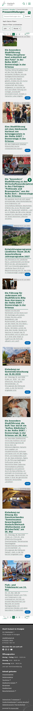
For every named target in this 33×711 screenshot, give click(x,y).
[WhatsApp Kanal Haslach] (8, 650)
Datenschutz (6, 699)
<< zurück (4, 34)
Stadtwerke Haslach (9, 683)
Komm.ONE (14, 708)
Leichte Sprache (22, 702)
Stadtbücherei (7, 688)
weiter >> (28, 34)
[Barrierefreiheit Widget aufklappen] (29, 180)
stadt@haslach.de (8, 638)
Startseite (5, 9)
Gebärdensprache (8, 705)
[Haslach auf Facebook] (3, 650)
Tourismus (5, 680)
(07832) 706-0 (7, 640)
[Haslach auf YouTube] (11, 650)
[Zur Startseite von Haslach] (9, 3)
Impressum (16, 699)
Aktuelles (12, 9)
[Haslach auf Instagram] (6, 650)
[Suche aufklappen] (24, 4)
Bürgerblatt (6, 685)
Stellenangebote (7, 677)
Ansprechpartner (7, 674)
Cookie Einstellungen (9, 702)
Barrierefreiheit (20, 705)
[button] (29, 4)
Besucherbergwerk (8, 691)
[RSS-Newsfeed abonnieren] (29, 13)
